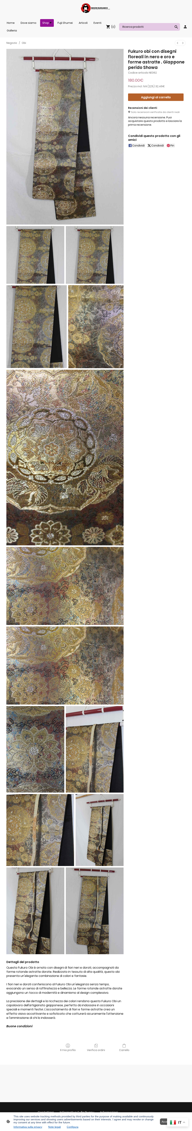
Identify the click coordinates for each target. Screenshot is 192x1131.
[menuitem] (177, 43)
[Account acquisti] (185, 27)
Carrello (124, 1050)
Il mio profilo (68, 1050)
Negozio (11, 43)
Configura (72, 1126)
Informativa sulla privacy (28, 1126)
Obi (24, 43)
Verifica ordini (96, 1050)
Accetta (166, 1121)
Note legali (54, 1126)
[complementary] (177, 1122)
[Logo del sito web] (96, 8)
